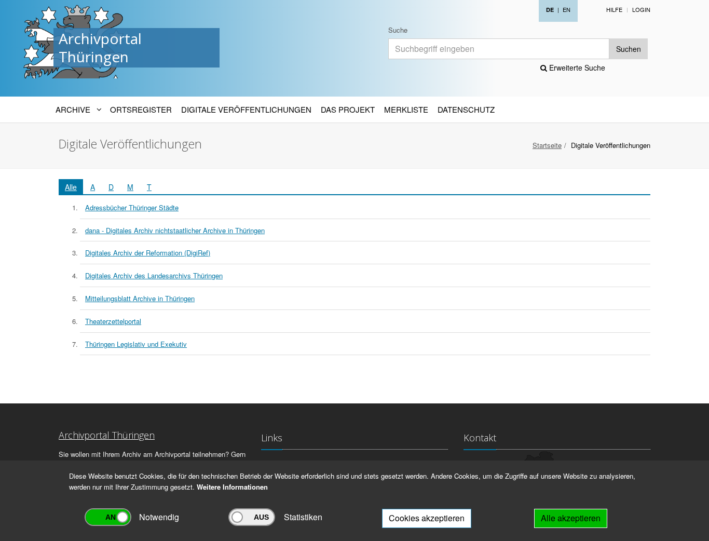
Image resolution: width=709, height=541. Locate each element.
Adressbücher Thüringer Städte (132, 207)
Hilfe (614, 9)
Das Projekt (348, 109)
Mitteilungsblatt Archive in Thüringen (140, 298)
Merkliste (406, 109)
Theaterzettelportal (113, 321)
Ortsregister (141, 109)
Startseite (547, 145)
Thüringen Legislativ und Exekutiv (136, 344)
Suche (397, 30)
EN (566, 9)
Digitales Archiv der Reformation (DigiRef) (147, 253)
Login (641, 9)
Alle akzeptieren (571, 518)
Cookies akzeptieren (427, 518)
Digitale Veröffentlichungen (246, 109)
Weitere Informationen (232, 487)
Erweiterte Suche (576, 67)
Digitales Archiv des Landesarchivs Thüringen (154, 275)
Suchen (628, 49)
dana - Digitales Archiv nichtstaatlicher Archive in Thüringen (175, 230)
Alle (71, 187)
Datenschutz (466, 109)
